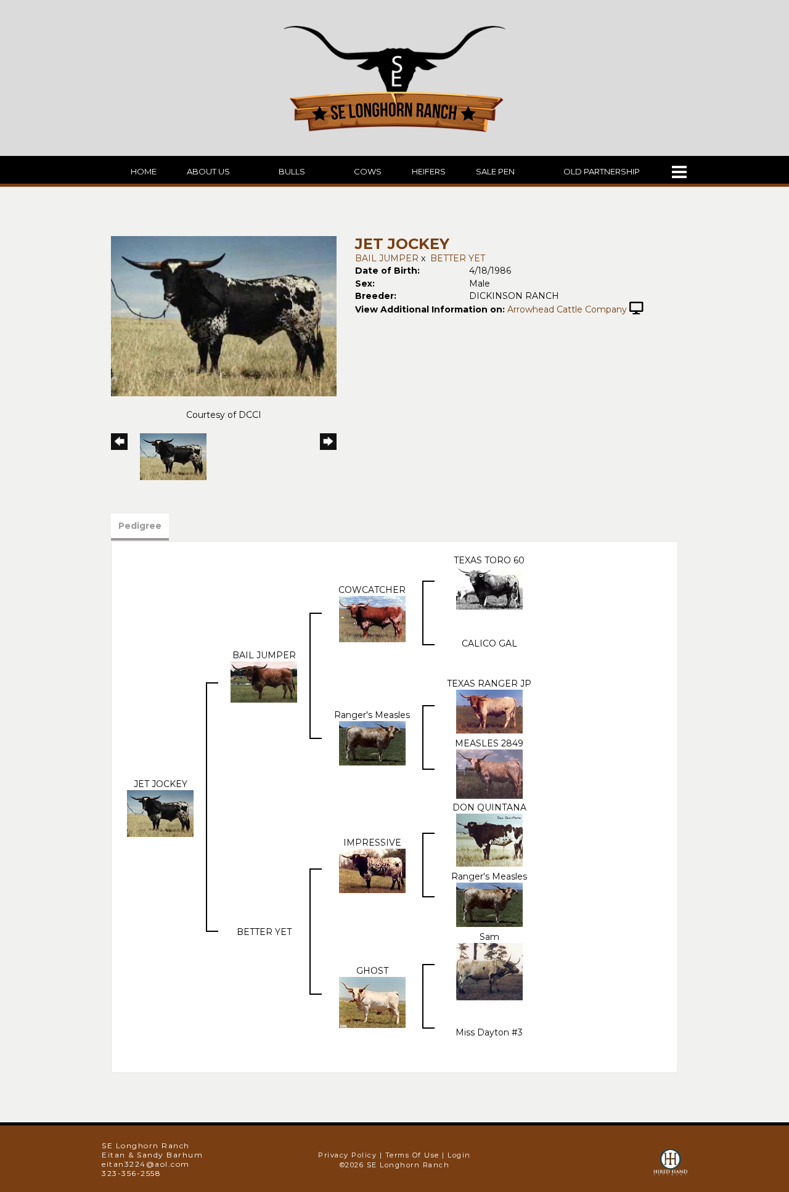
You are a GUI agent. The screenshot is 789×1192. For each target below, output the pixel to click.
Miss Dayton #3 (489, 1032)
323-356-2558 (131, 1173)
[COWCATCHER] (372, 618)
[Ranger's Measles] (372, 742)
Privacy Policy (347, 1155)
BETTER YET (457, 258)
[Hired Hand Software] (670, 1167)
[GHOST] (372, 1002)
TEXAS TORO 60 (489, 560)
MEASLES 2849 (489, 743)
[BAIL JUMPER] (264, 681)
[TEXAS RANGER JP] (489, 710)
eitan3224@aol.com (146, 1164)
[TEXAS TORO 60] (489, 587)
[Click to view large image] (224, 315)
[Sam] (489, 971)
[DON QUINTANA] (489, 839)
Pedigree (139, 525)
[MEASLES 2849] (489, 773)
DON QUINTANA (489, 807)
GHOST (372, 970)
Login (459, 1155)
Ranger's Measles (372, 715)
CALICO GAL (489, 643)
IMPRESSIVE (372, 842)
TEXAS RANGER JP (489, 683)
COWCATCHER (372, 589)
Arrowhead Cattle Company (567, 309)
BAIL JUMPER (387, 258)
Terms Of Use (412, 1155)
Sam (489, 936)
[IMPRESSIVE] (372, 870)
